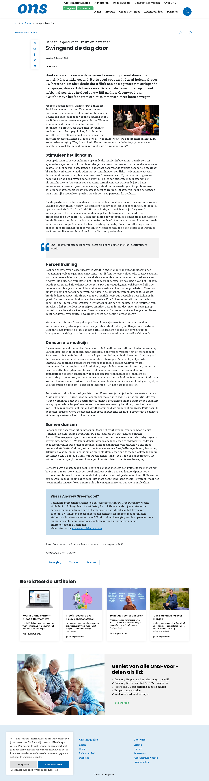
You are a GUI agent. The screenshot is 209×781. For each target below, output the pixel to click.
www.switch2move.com (87, 528)
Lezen (97, 11)
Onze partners (121, 2)
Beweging (55, 562)
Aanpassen (23, 764)
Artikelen (26, 23)
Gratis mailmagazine (77, 2)
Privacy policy (141, 762)
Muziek (91, 562)
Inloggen (69, 8)
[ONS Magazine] (32, 8)
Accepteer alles (53, 764)
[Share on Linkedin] (35, 66)
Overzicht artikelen (27, 32)
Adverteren (101, 2)
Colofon (138, 744)
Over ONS (170, 2)
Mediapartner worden (146, 757)
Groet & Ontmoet (129, 11)
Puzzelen (172, 11)
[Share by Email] (35, 48)
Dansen (74, 562)
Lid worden (85, 8)
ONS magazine (88, 739)
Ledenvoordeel (153, 11)
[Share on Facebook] (35, 54)
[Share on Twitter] (35, 60)
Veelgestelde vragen (147, 2)
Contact (138, 749)
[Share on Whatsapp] (35, 43)
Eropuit (110, 11)
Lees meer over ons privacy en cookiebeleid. (34, 769)
